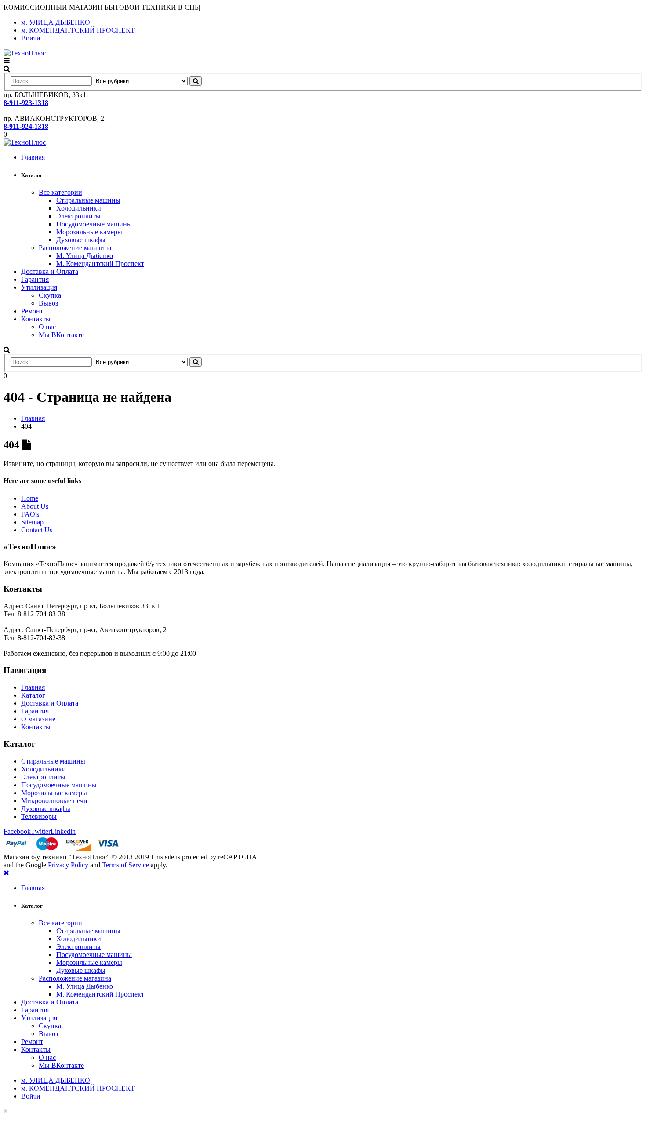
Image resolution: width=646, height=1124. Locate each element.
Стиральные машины (88, 200)
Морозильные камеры (89, 232)
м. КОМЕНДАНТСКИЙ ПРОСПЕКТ (78, 30)
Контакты (36, 319)
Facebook (17, 831)
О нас (47, 327)
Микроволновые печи (54, 800)
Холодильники (78, 208)
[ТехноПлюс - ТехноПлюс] (25, 53)
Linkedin (63, 831)
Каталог (33, 695)
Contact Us (36, 530)
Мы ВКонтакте (61, 334)
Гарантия (35, 279)
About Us (34, 506)
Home (29, 498)
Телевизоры (39, 816)
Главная (33, 157)
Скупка (50, 295)
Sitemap (32, 522)
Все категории (60, 192)
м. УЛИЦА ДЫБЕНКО (55, 22)
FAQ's (30, 514)
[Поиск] (195, 81)
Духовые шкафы (80, 240)
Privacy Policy (68, 865)
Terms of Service (125, 865)
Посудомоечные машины (94, 224)
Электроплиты (78, 216)
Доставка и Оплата (49, 271)
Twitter (41, 831)
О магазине (38, 719)
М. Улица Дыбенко (84, 255)
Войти (30, 38)
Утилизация (39, 287)
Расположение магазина (75, 247)
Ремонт (32, 311)
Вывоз (48, 303)
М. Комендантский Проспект (100, 263)
